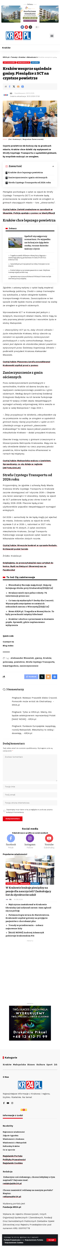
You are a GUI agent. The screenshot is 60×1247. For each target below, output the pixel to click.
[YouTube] (7, 1103)
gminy (38, 658)
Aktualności (9, 62)
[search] (40, 35)
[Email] (18, 86)
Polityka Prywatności (14, 1159)
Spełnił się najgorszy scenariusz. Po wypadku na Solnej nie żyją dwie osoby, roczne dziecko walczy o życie (37, 242)
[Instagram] (30, 27)
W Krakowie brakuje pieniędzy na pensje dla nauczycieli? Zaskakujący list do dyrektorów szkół (28, 891)
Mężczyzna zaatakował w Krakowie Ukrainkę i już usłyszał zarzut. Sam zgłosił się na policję (28, 907)
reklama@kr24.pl (12, 1196)
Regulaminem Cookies (14, 1243)
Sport (49, 1064)
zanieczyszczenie (29, 666)
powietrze (19, 662)
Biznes (31, 1064)
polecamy (8, 662)
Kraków (35, 62)
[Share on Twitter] (14, 86)
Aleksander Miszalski (22, 658)
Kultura (40, 1064)
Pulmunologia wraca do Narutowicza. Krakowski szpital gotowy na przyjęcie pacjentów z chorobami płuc (28, 918)
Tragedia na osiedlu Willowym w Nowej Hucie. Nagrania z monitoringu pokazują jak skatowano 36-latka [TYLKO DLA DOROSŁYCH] (27, 258)
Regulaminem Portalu (34, 1240)
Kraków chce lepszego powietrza (25, 172)
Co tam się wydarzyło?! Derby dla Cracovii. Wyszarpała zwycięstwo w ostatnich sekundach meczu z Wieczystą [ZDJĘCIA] (30, 603)
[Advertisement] (30, 973)
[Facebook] (22, 27)
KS (11, 93)
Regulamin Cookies (13, 1163)
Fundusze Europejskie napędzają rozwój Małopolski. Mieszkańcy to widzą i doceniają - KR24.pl (33, 730)
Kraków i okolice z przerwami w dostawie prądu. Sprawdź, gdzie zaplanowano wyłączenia (30, 622)
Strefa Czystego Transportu (40, 662)
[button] (52, 35)
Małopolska (19, 1064)
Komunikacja (23, 62)
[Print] (22, 86)
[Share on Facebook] (9, 86)
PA (10, 899)
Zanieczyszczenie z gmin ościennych (27, 177)
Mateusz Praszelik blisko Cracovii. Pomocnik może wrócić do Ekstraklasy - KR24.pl (34, 701)
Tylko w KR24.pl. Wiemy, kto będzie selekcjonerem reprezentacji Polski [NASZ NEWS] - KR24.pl (33, 715)
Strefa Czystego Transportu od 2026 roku (29, 182)
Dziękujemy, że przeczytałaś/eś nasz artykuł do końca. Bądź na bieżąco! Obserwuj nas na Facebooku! (28, 566)
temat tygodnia (11, 666)
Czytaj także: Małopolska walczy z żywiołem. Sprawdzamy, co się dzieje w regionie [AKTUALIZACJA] (27, 464)
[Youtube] (26, 27)
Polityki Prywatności (12, 1240)
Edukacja (25, 883)
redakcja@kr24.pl (12, 1183)
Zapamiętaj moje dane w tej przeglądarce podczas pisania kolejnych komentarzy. (29, 811)
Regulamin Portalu (12, 1156)
